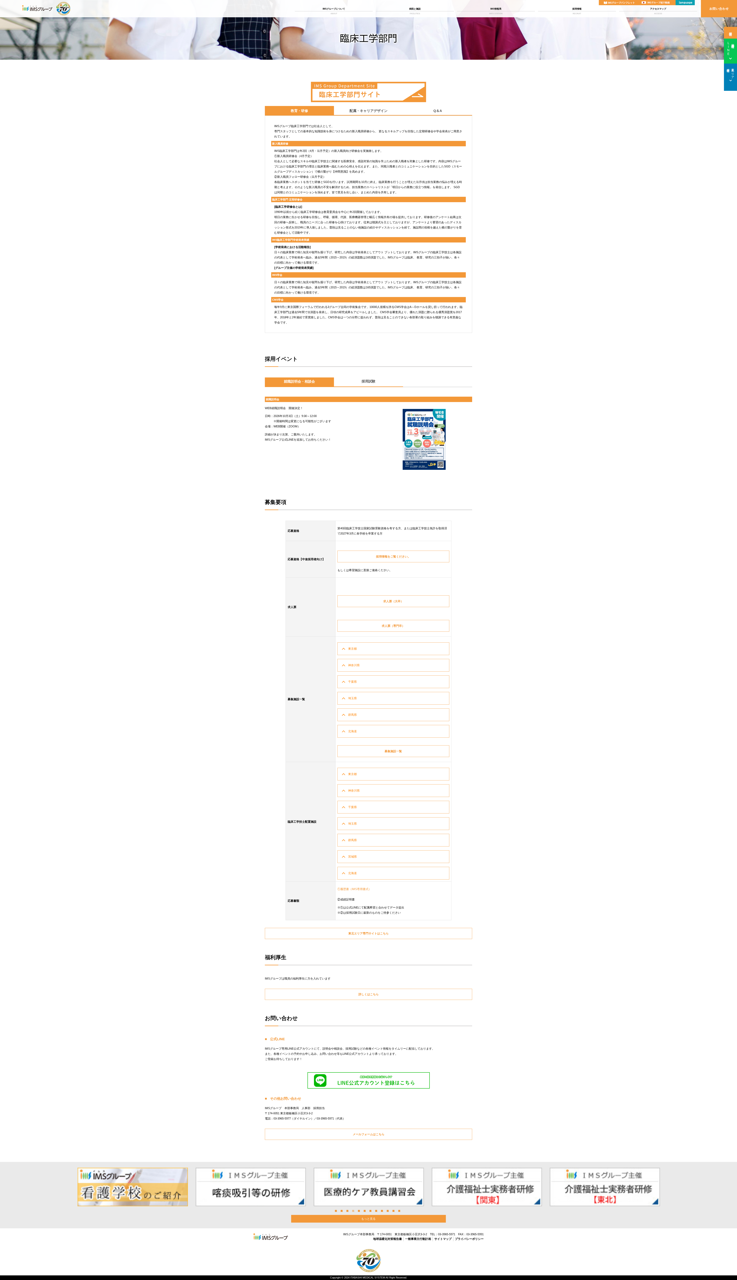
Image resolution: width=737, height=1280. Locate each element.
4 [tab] (353, 1211)
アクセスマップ (658, 11)
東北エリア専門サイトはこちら (368, 933)
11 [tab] (393, 1211)
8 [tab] (376, 1211)
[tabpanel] (133, 1187)
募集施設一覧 (393, 751)
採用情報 (577, 11)
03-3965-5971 (446, 1234)
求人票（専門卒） (393, 625)
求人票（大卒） (393, 601)
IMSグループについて (334, 11)
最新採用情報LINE (731, 48)
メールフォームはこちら (368, 1134)
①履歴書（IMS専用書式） (354, 889)
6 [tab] (365, 1211)
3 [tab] (347, 1211)
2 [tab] (342, 1211)
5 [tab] (359, 1211)
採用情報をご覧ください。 (393, 556)
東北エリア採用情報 (731, 72)
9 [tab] (382, 1211)
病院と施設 (415, 11)
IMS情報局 (495, 11)
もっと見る (368, 1218)
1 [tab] (336, 1211)
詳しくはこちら (369, 994)
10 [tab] (388, 1211)
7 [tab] (370, 1211)
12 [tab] (399, 1211)
